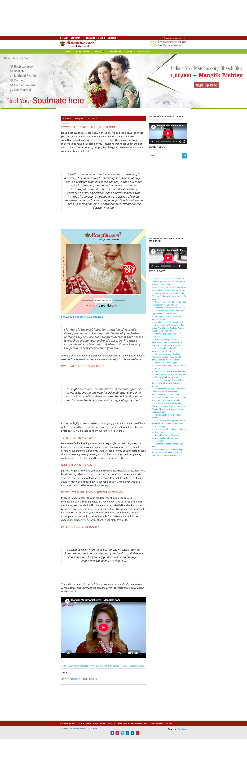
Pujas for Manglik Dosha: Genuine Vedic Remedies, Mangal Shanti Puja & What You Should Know (168, 282)
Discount (113, 38)
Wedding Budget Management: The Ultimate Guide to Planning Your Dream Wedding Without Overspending (169, 374)
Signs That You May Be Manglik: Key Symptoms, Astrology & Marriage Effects (168, 383)
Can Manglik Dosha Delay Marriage (170, 308)
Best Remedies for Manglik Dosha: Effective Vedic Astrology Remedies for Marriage (169, 296)
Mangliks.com (182, 729)
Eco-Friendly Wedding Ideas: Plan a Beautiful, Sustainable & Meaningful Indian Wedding (168, 423)
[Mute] (179, 141)
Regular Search (92, 723)
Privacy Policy (141, 723)
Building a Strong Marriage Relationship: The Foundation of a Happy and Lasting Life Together (167, 342)
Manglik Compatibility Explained (169, 322)
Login (130, 51)
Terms (152, 723)
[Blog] (137, 734)
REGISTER (76, 38)
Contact (170, 723)
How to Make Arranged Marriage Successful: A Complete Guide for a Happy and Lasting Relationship (167, 452)
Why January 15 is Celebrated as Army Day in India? (84, 666)
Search (64, 38)
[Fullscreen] (184, 141)
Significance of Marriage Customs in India (126, 666)
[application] (168, 133)
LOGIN (102, 38)
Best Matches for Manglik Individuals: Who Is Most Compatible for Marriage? (169, 366)
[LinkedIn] (127, 734)
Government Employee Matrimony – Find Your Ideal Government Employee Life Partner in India (168, 392)
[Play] (152, 141)
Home (68, 51)
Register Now (83, 51)
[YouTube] (117, 734)
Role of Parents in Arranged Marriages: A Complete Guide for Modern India (166, 438)
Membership (90, 38)
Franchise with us (126, 723)
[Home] (60, 723)
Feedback (160, 723)
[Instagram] (132, 734)
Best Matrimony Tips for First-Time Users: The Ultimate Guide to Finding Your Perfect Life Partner (169, 328)
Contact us (143, 51)
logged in (76, 679)
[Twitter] (122, 734)
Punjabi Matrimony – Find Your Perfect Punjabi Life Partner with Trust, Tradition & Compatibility (166, 357)
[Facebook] (112, 734)
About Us (66, 723)
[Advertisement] (77, 18)
